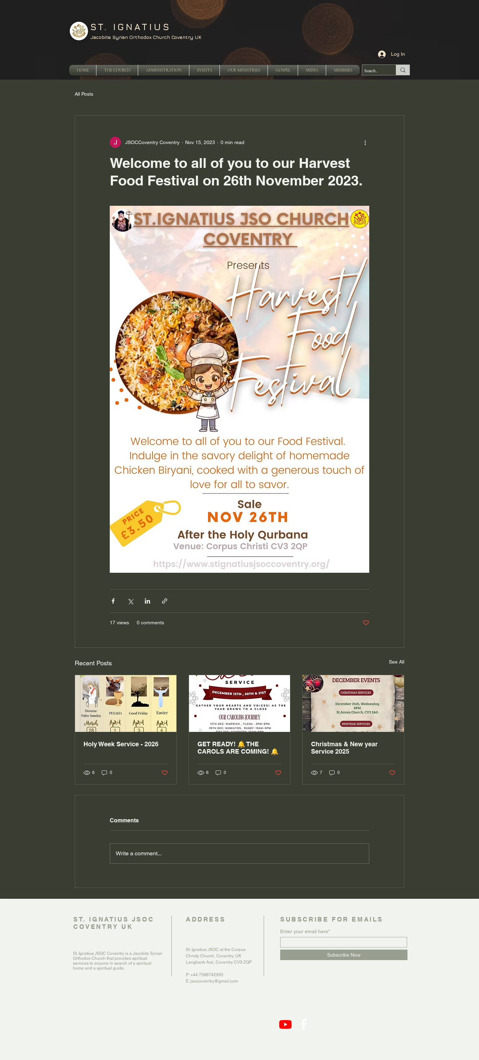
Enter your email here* (305, 931)
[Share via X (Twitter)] (130, 601)
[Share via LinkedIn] (147, 601)
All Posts (84, 94)
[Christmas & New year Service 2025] (353, 703)
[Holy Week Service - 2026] (125, 703)
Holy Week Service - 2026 (120, 744)
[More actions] (365, 142)
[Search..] (403, 70)
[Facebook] (303, 1024)
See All (396, 662)
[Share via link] (164, 601)
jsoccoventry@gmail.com (214, 981)
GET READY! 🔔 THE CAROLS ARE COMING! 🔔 (237, 747)
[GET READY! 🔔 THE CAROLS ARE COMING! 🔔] (239, 703)
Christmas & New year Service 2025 (344, 747)
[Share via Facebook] (113, 601)
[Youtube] (285, 1024)
